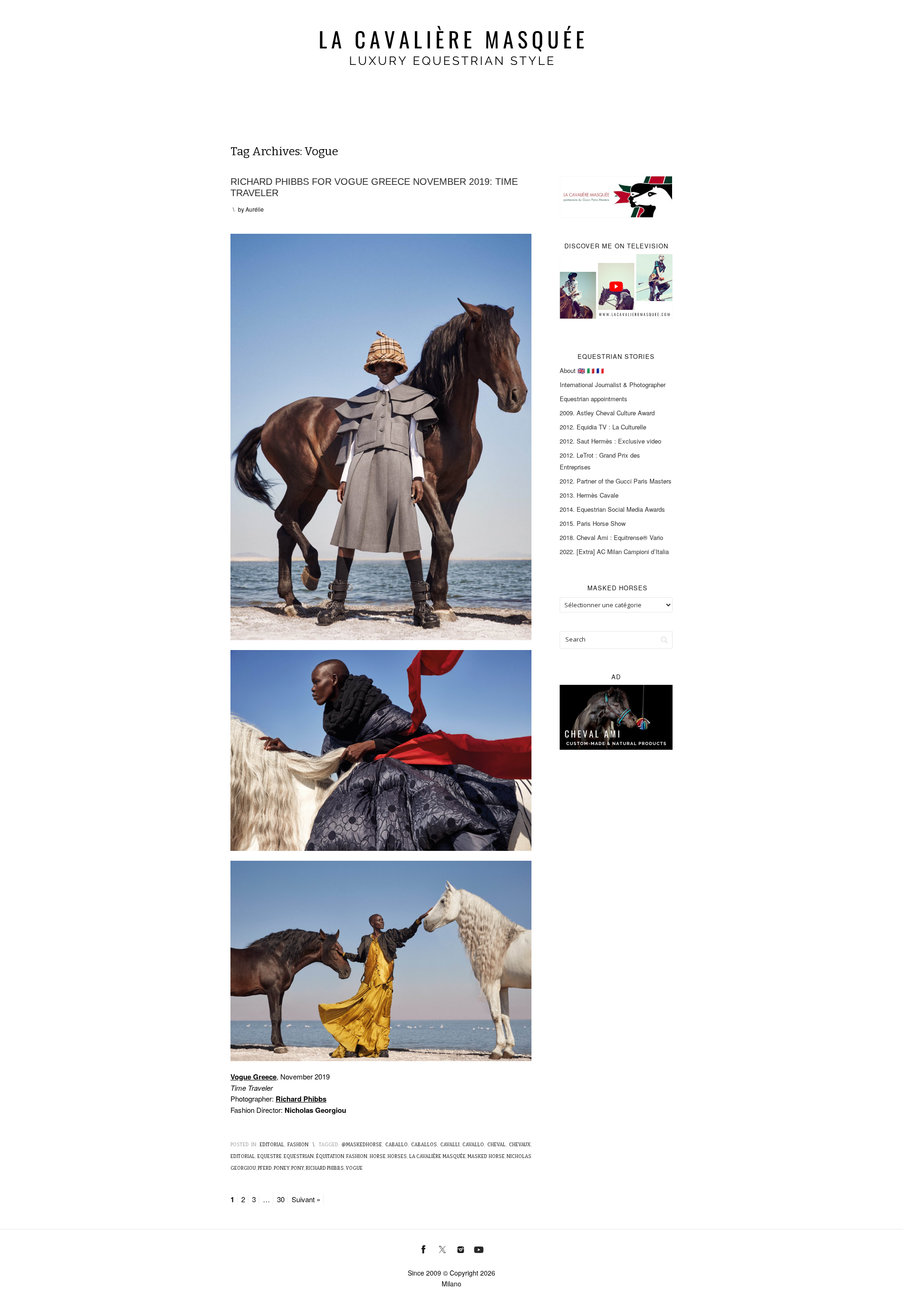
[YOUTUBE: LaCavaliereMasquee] (479, 1248)
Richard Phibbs (301, 1099)
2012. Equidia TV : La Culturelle (603, 426)
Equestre (269, 1156)
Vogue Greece (253, 1076)
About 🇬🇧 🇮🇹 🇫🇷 (582, 370)
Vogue (354, 1168)
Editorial (272, 1145)
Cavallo (473, 1145)
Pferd (265, 1168)
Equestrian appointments (593, 398)
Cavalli (449, 1145)
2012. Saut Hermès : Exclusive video (610, 440)
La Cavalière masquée (437, 1156)
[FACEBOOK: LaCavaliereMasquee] (424, 1248)
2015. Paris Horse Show (593, 523)
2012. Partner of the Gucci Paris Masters (616, 480)
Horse (378, 1156)
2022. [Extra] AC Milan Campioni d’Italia (614, 551)
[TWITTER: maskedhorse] (442, 1248)
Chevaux (520, 1145)
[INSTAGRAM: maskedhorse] (460, 1248)
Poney (281, 1168)
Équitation (330, 1156)
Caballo (396, 1145)
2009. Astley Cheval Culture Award (607, 412)
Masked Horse (486, 1156)
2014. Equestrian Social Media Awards (612, 509)
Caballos (424, 1145)
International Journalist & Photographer (612, 384)
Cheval (496, 1145)
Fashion (298, 1145)
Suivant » (306, 1199)
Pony (297, 1168)
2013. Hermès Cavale (589, 495)
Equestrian (299, 1156)
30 (281, 1199)
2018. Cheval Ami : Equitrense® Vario (611, 537)
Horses (397, 1156)
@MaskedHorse (361, 1145)
